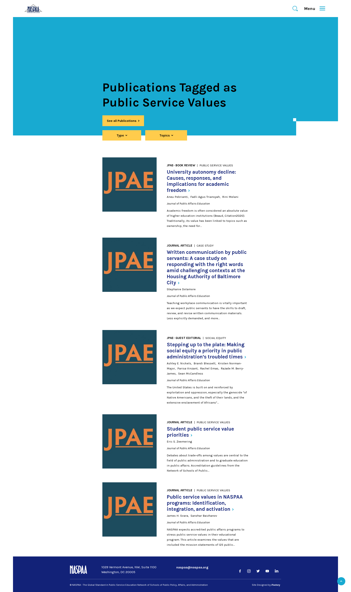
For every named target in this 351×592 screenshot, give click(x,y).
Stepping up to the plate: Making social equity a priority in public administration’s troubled (205, 351)
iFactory (275, 584)
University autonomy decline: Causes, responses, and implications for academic (201, 181)
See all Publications (121, 121)
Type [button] (120, 135)
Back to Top (341, 581)
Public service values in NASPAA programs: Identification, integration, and (205, 503)
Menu (311, 8)
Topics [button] (164, 135)
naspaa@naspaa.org (192, 567)
